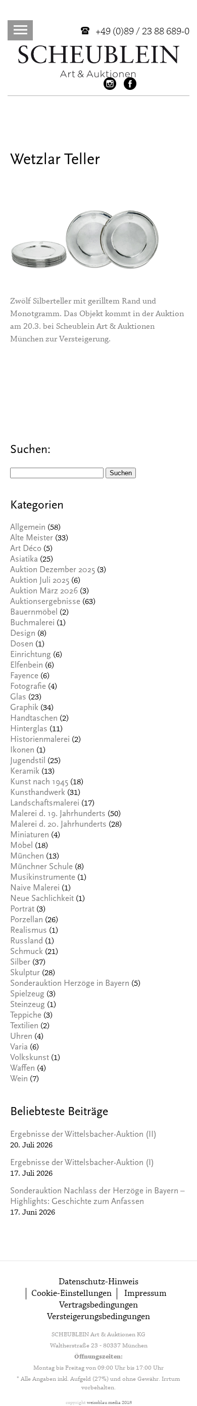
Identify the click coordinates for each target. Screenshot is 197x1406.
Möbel (21, 846)
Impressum (145, 1293)
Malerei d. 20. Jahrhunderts (58, 825)
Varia (19, 1047)
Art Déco (25, 549)
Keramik (24, 772)
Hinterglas (28, 729)
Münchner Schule (41, 867)
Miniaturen (29, 835)
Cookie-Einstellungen (71, 1293)
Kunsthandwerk (37, 793)
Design (22, 634)
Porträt (22, 910)
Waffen (22, 1069)
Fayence (24, 676)
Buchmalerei (32, 623)
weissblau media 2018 (109, 1402)
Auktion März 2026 (44, 591)
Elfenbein (26, 666)
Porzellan (26, 920)
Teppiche (25, 1016)
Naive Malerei (35, 888)
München (27, 856)
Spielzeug (27, 994)
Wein (19, 1079)
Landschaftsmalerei (44, 803)
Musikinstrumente (42, 878)
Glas (18, 697)
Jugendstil (27, 761)
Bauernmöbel (34, 613)
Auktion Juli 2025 (39, 581)
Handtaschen (34, 719)
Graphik (24, 708)
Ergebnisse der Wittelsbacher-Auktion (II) (83, 1135)
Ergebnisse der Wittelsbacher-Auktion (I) (82, 1163)
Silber (20, 963)
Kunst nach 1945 (39, 782)
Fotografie (28, 687)
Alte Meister (31, 538)
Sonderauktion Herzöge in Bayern (69, 984)
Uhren (21, 1037)
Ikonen (22, 750)
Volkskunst (29, 1058)
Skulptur (25, 973)
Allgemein (27, 528)
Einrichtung (30, 655)
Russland (26, 941)
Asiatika (24, 560)
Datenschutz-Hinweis (98, 1282)
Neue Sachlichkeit (42, 899)
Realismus (28, 931)
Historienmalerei (40, 740)
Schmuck (26, 952)
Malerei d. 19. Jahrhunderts (58, 814)
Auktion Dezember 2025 (52, 570)
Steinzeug (27, 1005)
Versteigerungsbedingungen (98, 1317)
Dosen (21, 644)
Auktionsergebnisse (45, 602)
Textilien (24, 1026)
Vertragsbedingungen (98, 1305)
